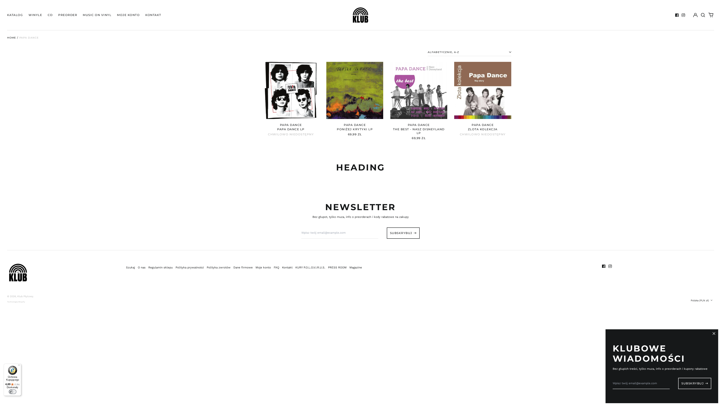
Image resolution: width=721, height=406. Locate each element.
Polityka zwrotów (219, 267)
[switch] (12, 391)
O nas (142, 267)
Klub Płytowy (25, 296)
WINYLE (35, 15)
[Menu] (19, 366)
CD (50, 15)
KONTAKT (153, 15)
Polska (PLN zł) (700, 300)
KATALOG (15, 15)
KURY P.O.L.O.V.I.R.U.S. (310, 267)
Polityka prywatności (190, 267)
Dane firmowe (243, 267)
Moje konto (263, 267)
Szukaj (130, 267)
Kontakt (287, 267)
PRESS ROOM (337, 267)
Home (11, 37)
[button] (703, 15)
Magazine (355, 267)
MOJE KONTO (128, 15)
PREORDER (67, 15)
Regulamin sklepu (160, 267)
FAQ (276, 267)
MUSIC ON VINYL (97, 15)
